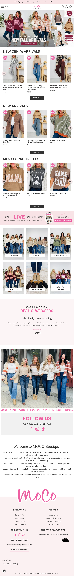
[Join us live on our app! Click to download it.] (37, 218)
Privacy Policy (19, 521)
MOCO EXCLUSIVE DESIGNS (60, 287)
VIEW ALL (37, 98)
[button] (2, 7)
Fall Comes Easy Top (57, 140)
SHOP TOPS (37, 255)
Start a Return (53, 515)
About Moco (19, 518)
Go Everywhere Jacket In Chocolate (11, 141)
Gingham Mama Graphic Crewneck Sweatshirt (11, 194)
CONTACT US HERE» (19, 549)
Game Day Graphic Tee (58, 193)
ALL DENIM (13, 255)
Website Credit (53, 573)
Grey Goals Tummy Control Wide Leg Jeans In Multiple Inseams (12, 87)
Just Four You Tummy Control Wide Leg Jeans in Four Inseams (36, 87)
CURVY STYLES (13, 289)
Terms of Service (19, 524)
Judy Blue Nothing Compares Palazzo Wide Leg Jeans (37, 141)
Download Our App (53, 521)
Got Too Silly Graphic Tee (36, 193)
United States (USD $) (10, 564)
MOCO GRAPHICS (60, 255)
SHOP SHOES (37, 289)
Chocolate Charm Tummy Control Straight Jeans (59, 87)
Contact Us (19, 515)
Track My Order (53, 524)
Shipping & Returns (53, 518)
